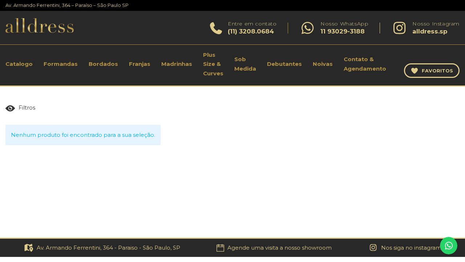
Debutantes (284, 63)
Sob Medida (245, 64)
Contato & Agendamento (365, 64)
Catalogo (19, 63)
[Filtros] (22, 108)
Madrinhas (176, 63)
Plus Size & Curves (213, 64)
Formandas (61, 63)
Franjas (139, 63)
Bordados (103, 63)
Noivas (323, 63)
